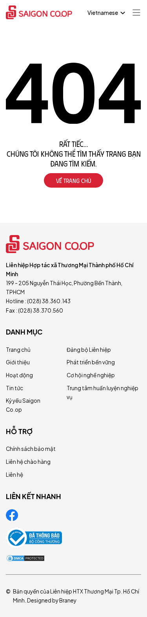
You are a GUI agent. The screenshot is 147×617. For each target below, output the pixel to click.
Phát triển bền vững (91, 362)
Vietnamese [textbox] (102, 12)
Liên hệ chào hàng (28, 461)
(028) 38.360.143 (49, 301)
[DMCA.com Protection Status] (25, 558)
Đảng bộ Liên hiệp (89, 349)
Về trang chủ (73, 180)
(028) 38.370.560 (40, 310)
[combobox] (105, 13)
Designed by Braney (51, 600)
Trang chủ (18, 349)
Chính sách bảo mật (31, 448)
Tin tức (14, 388)
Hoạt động (19, 375)
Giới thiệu (18, 362)
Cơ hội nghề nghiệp (91, 375)
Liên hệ (14, 474)
